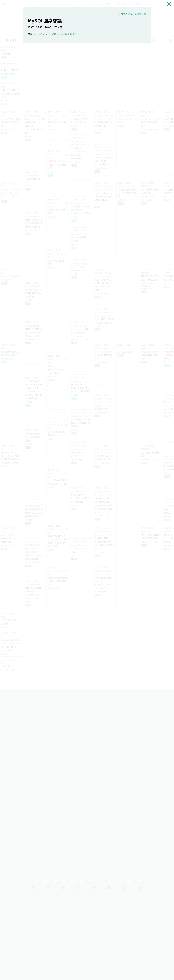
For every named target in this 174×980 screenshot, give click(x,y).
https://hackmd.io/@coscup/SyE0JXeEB (55, 34)
